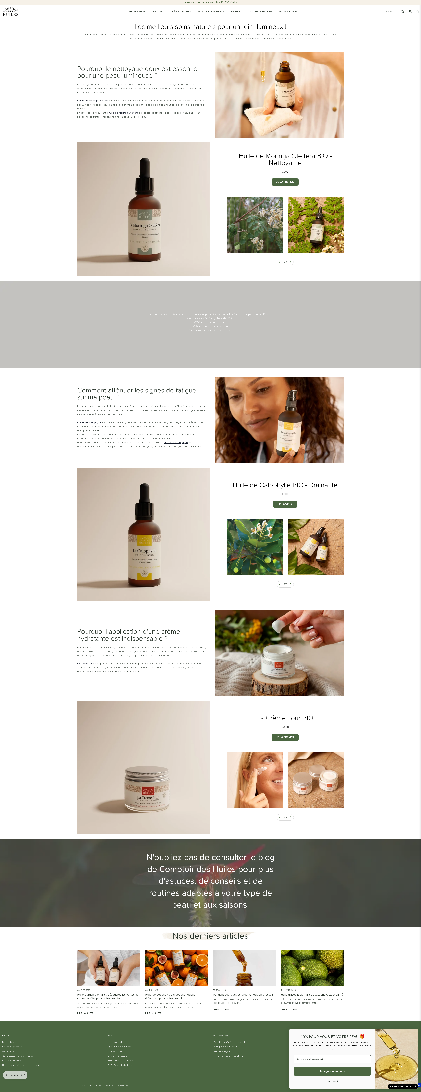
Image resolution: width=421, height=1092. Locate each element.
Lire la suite (85, 1013)
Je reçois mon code (332, 1071)
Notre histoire (9, 1042)
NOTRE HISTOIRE (288, 12)
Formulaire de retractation (121, 1060)
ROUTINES (158, 12)
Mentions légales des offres (228, 1056)
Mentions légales (222, 1051)
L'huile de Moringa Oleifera (92, 101)
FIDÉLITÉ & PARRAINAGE (211, 12)
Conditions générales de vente (229, 1042)
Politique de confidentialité (227, 1047)
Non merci (332, 1081)
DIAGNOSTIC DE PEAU (260, 12)
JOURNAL (236, 12)
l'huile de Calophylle (176, 442)
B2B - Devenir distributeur (121, 1065)
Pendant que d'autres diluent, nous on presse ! (243, 994)
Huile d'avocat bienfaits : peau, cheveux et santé (312, 994)
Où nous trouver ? (11, 1060)
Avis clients (8, 1051)
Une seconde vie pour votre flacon (20, 1065)
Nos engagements (12, 1047)
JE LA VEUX (285, 504)
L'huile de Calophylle (89, 422)
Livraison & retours (117, 1056)
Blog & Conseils (116, 1051)
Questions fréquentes (119, 1047)
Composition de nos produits (17, 1056)
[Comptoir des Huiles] (10, 12)
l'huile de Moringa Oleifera (122, 113)
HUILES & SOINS (137, 12)
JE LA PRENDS (285, 182)
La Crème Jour (85, 664)
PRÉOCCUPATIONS (181, 12)
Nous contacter (116, 1042)
